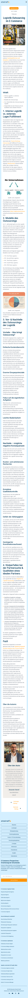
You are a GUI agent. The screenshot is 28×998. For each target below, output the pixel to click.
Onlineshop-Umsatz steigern (7, 943)
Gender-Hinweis (13, 990)
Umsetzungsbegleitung (14, 840)
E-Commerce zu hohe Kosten (7, 957)
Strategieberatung (14, 831)
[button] (26, 2)
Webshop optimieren (5, 960)
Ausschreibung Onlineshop (6, 919)
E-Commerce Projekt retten (6, 970)
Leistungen (14, 828)
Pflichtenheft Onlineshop (6, 922)
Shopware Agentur (5, 894)
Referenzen (14, 846)
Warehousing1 (11, 163)
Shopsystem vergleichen (6, 927)
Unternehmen (14, 856)
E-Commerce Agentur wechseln (7, 968)
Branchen (14, 824)
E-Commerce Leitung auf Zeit (7, 979)
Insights (14, 853)
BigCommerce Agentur (5, 900)
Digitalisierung (14, 8)
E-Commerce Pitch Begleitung (7, 936)
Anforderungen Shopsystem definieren (9, 924)
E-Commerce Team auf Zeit (7, 976)
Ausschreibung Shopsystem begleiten (9, 930)
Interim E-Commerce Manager (7, 982)
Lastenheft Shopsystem (6, 933)
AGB (18, 990)
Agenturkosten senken (5, 952)
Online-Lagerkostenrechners (17, 211)
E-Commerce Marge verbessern (7, 946)
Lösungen (14, 843)
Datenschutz (7, 990)
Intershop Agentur (4, 903)
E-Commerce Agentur (5, 911)
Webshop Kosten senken (6, 949)
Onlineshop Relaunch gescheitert (8, 973)
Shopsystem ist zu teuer (6, 955)
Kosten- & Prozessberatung (14, 837)
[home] (5, 2)
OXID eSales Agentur (5, 897)
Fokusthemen (14, 849)
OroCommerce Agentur (6, 906)
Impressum (21, 990)
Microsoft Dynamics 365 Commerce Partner (10, 908)
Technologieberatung (14, 834)
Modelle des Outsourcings (11, 99)
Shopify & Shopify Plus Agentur (7, 891)
